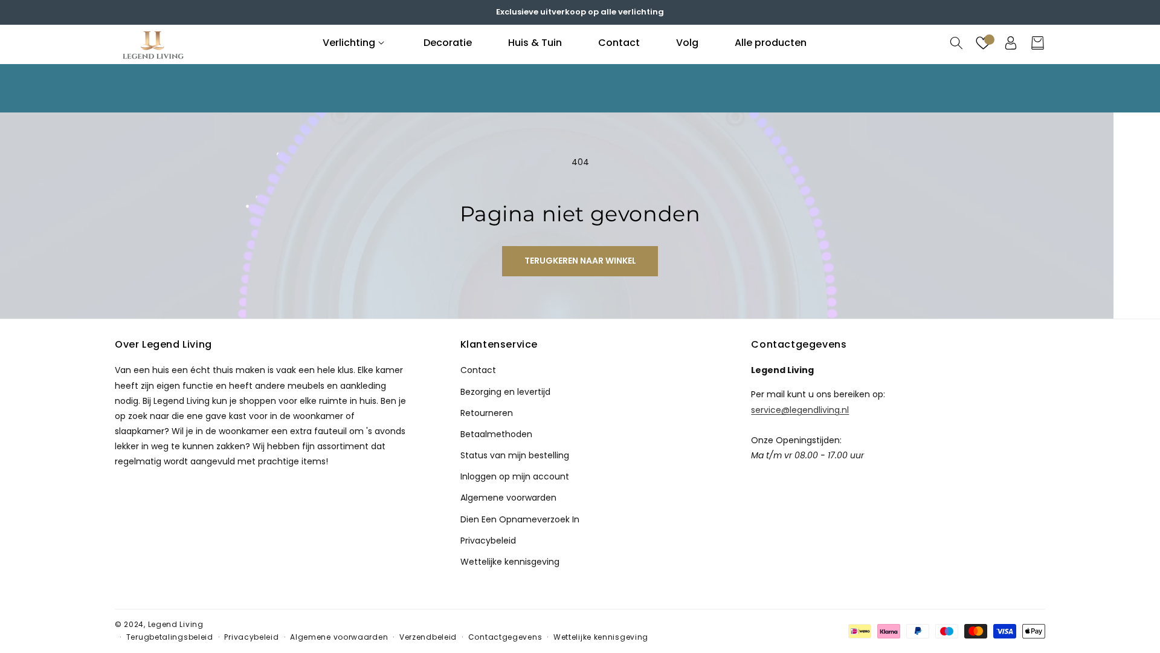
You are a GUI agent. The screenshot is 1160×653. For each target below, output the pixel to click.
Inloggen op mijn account (514, 476)
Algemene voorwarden (508, 498)
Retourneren (486, 413)
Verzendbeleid (428, 637)
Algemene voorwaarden (339, 637)
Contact (478, 370)
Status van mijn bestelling (514, 455)
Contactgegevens (505, 637)
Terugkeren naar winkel (580, 261)
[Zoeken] (956, 43)
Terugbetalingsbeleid (169, 637)
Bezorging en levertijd (505, 392)
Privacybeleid (488, 540)
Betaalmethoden (496, 434)
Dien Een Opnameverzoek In (519, 519)
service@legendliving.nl (800, 409)
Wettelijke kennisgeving (509, 562)
